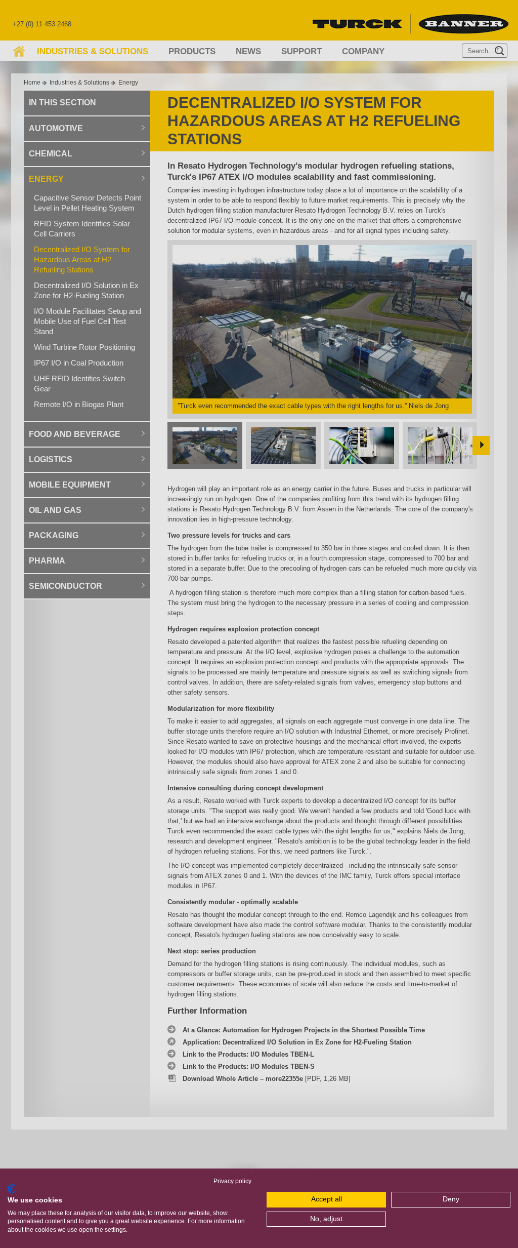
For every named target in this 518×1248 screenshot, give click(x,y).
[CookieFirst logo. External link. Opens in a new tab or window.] (11, 1188)
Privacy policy (232, 1181)
